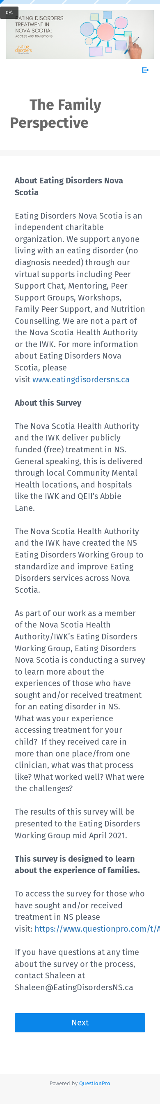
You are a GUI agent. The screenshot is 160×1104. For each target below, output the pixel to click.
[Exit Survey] (145, 70)
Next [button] (80, 1022)
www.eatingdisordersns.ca (82, 379)
